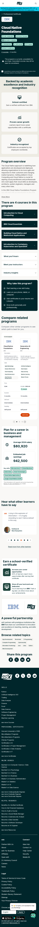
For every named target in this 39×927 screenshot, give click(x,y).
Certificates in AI (7, 743)
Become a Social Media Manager (12, 814)
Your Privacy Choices (9, 901)
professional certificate (12, 14)
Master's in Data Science (10, 787)
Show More (5, 197)
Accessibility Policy (8, 888)
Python (3, 692)
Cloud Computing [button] (9, 371)
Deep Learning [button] (24, 371)
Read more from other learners (19, 547)
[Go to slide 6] (27, 540)
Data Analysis (6, 700)
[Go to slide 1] (16, 421)
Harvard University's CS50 (10, 731)
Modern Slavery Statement (11, 894)
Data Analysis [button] (24, 368)
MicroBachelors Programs (10, 737)
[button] (17, 676)
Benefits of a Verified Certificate (12, 805)
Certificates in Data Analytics (11, 749)
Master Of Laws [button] (24, 377)
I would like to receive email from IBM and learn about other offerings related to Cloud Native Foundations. (20, 72)
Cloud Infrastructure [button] (9, 374)
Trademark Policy (8, 891)
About (3, 847)
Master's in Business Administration (13, 779)
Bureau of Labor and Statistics (12, 483)
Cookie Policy (6, 885)
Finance (4, 703)
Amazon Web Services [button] (10, 368)
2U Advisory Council (9, 860)
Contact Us (27, 847)
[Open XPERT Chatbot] (33, 914)
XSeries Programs (7, 740)
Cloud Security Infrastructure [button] (8, 377)
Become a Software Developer (12, 823)
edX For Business (8, 851)
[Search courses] (36, 3)
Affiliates (4, 854)
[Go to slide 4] (21, 540)
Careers (4, 863)
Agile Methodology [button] (9, 366)
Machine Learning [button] (25, 374)
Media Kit (26, 857)
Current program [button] (8, 336)
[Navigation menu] (3, 3)
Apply (21, 912)
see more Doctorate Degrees (11, 796)
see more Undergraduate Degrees (13, 792)
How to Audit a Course (9, 811)
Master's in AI (6, 784)
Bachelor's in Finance (8, 773)
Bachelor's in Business (9, 776)
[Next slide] (30, 540)
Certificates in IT (7, 752)
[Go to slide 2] (19, 421)
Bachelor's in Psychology (10, 770)
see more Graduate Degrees (11, 794)
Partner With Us (7, 844)
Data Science (6, 709)
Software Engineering (8, 712)
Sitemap (4, 897)
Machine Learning (7, 718)
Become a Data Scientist (9, 820)
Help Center (27, 851)
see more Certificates (8, 756)
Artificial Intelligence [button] (26, 366)
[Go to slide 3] (22, 421)
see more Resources (8, 830)
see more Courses (7, 722)
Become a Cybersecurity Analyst (12, 817)
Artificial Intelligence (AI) (9, 695)
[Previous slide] (8, 540)
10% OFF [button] (25, 389)
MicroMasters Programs (9, 734)
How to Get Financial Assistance (12, 808)
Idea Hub (26, 844)
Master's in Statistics (8, 782)
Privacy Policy (6, 881)
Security (26, 854)
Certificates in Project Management (13, 746)
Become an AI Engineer (9, 825)
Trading (4, 697)
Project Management (8, 715)
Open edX (5, 857)
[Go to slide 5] (24, 540)
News (3, 867)
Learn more (30, 10)
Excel (3, 706)
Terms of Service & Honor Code (13, 878)
